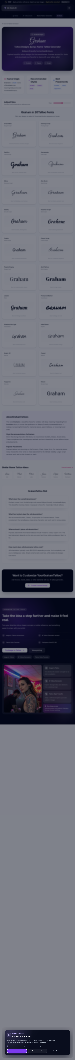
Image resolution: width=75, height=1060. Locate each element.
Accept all (17, 1051)
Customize (59, 1051)
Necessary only (37, 1051)
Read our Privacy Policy (38, 1046)
